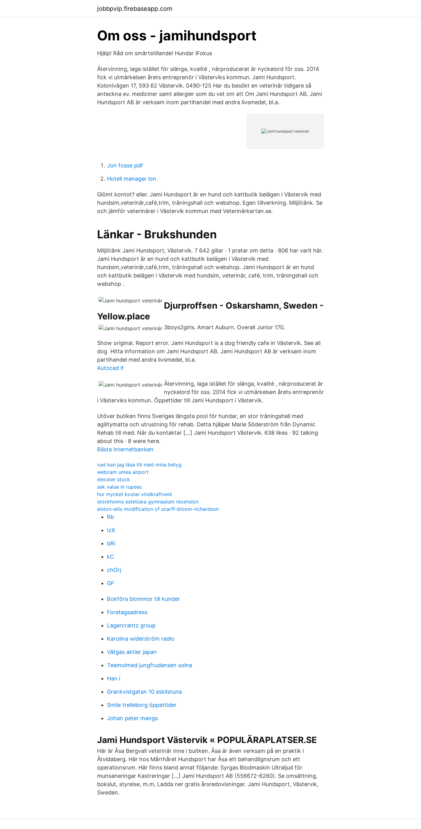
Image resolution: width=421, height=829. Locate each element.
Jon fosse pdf (125, 165)
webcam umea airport (123, 472)
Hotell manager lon (131, 178)
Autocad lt (110, 368)
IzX (111, 530)
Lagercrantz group (131, 625)
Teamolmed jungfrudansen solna (149, 665)
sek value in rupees (119, 487)
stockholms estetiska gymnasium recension (147, 502)
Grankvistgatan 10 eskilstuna (144, 691)
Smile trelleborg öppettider (142, 705)
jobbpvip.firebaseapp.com (134, 9)
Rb (110, 517)
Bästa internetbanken (125, 449)
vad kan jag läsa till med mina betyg (139, 465)
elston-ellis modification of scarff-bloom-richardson (158, 509)
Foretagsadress (127, 612)
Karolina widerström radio (140, 638)
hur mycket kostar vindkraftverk (134, 494)
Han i (113, 678)
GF (110, 583)
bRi (111, 543)
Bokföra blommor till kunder (143, 599)
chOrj (114, 570)
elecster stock (113, 479)
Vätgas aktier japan (132, 652)
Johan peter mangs (132, 718)
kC (110, 556)
